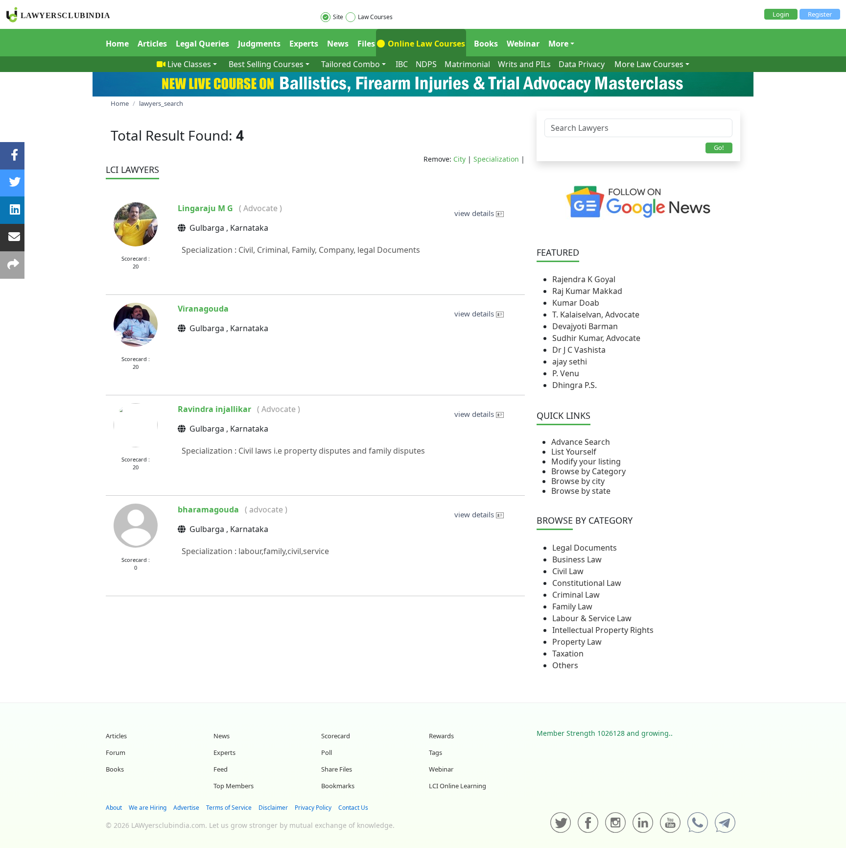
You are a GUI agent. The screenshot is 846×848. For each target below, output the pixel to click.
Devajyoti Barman (585, 326)
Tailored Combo (350, 64)
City (459, 159)
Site (338, 17)
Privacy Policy (313, 807)
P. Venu (565, 373)
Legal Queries (202, 43)
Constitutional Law (586, 583)
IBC (402, 64)
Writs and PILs (524, 64)
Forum (115, 752)
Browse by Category (588, 471)
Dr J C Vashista (579, 349)
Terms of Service (229, 807)
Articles (152, 43)
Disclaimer (273, 807)
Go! (719, 147)
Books (486, 43)
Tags (435, 752)
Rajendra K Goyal (583, 279)
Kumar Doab (575, 302)
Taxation (568, 653)
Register (820, 14)
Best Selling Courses (266, 64)
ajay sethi (569, 361)
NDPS (426, 64)
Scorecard (335, 735)
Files (366, 43)
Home (117, 43)
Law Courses (375, 17)
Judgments (259, 43)
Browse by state (581, 490)
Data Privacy (582, 64)
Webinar (523, 43)
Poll (326, 752)
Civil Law (568, 571)
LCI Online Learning (457, 785)
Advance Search (580, 441)
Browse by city (578, 481)
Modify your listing (586, 461)
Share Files (336, 769)
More (558, 43)
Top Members (233, 785)
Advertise (186, 807)
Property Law (577, 641)
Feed (220, 769)
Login (781, 14)
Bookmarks (337, 785)
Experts (303, 43)
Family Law (572, 606)
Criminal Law (576, 594)
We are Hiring (147, 807)
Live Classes (189, 64)
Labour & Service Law (592, 618)
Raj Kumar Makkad (587, 291)
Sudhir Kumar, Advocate (596, 338)
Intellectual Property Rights (603, 630)
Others (565, 665)
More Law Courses (648, 64)
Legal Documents (584, 547)
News (338, 43)
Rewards (441, 735)
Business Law (577, 559)
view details (475, 213)
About (114, 807)
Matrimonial (467, 64)
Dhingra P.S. (574, 385)
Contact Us (353, 807)
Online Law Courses (425, 43)
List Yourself (573, 451)
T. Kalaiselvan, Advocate (595, 314)
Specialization (496, 159)
